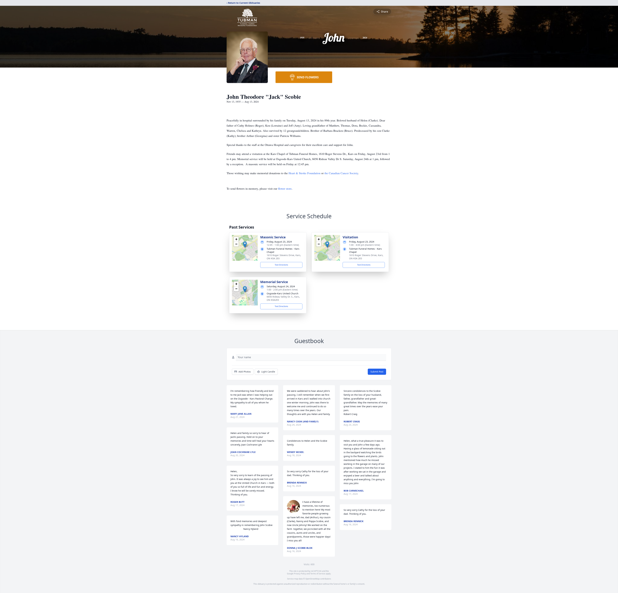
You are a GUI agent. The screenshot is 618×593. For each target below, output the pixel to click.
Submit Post (376, 371)
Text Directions (281, 264)
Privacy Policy (300, 573)
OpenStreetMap (312, 578)
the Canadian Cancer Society (341, 173)
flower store (285, 188)
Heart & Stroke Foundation (304, 173)
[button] (245, 244)
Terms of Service (317, 573)
